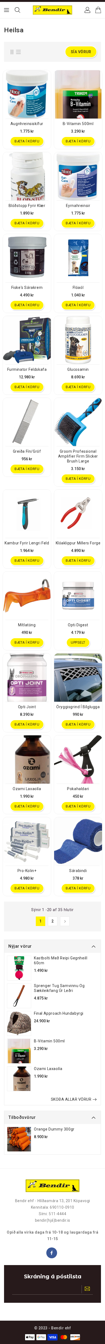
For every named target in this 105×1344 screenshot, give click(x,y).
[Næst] (64, 921)
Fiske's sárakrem (27, 287)
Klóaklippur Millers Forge (78, 543)
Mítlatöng (27, 625)
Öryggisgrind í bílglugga (78, 707)
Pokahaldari (78, 789)
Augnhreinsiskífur (26, 124)
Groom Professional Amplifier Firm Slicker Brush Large (78, 456)
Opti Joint (27, 707)
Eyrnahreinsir (78, 205)
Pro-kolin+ (27, 871)
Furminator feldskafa (27, 369)
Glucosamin (78, 369)
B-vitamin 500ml (49, 1041)
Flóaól (78, 287)
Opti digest (78, 625)
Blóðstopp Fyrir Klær (27, 205)
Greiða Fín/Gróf (27, 451)
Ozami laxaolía (48, 1069)
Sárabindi (78, 871)
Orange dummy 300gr (54, 1129)
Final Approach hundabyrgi (58, 1013)
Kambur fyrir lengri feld (27, 543)
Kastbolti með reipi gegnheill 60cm (60, 960)
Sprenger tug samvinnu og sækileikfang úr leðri (59, 988)
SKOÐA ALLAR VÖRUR (71, 1099)
